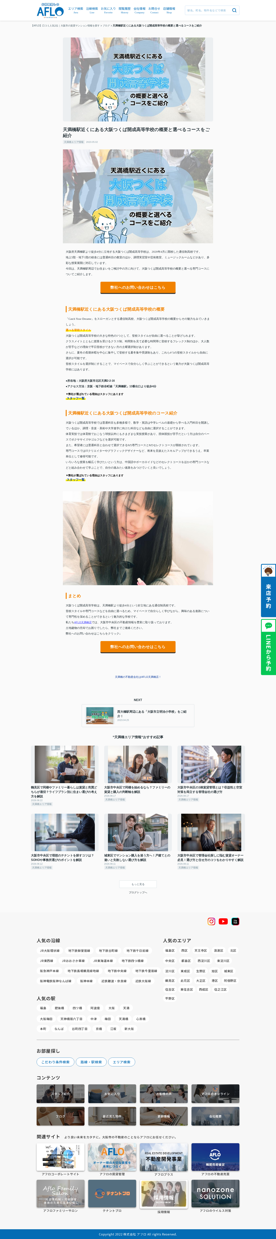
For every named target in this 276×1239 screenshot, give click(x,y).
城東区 (228, 971)
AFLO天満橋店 (83, 622)
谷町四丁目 (80, 1028)
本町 (43, 1028)
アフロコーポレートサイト (61, 1174)
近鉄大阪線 (143, 981)
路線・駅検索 (91, 1061)
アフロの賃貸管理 (112, 1174)
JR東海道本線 (103, 960)
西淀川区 (204, 960)
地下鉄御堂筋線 (79, 950)
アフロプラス (163, 1174)
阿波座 (95, 1008)
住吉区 (170, 989)
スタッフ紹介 (60, 1093)
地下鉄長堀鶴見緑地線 (83, 971)
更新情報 (164, 1116)
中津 (93, 1019)
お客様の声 (164, 1093)
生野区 (201, 971)
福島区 (170, 950)
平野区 (170, 998)
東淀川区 (223, 960)
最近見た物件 (112, 1116)
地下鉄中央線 (117, 971)
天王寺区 (201, 950)
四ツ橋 (77, 1008)
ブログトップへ (138, 892)
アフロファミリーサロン (60, 1210)
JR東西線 (46, 960)
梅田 (108, 1019)
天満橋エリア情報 (74, 142)
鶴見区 (170, 980)
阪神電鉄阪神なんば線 (56, 981)
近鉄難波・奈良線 (114, 981)
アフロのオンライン (215, 1093)
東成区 (185, 971)
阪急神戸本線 (49, 971)
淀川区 (170, 971)
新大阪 (129, 1028)
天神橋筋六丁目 (71, 1019)
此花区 (185, 980)
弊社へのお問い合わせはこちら (138, 287)
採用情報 (164, 1212)
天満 (126, 1008)
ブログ (60, 1116)
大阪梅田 (46, 1019)
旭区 (215, 971)
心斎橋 (141, 1019)
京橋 (99, 1028)
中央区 (170, 960)
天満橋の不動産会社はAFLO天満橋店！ (138, 676)
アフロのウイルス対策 (215, 1210)
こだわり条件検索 (55, 1061)
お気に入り (112, 1093)
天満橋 (123, 1019)
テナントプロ (112, 1210)
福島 (43, 1008)
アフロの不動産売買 (215, 1174)
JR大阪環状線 (50, 950)
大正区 (201, 980)
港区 (215, 980)
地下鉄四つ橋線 (133, 960)
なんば (59, 1028)
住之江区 (220, 989)
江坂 (113, 1028)
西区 (184, 950)
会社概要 (215, 1116)
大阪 (112, 1008)
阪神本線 (86, 981)
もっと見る (138, 884)
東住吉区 (186, 989)
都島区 (186, 960)
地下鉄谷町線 (108, 950)
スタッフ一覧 (76, 398)
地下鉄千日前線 (138, 950)
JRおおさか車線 (73, 960)
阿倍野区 (230, 980)
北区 (233, 950)
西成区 (203, 989)
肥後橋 (59, 1008)
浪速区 (218, 950)
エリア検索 (122, 1061)
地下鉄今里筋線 (146, 971)
